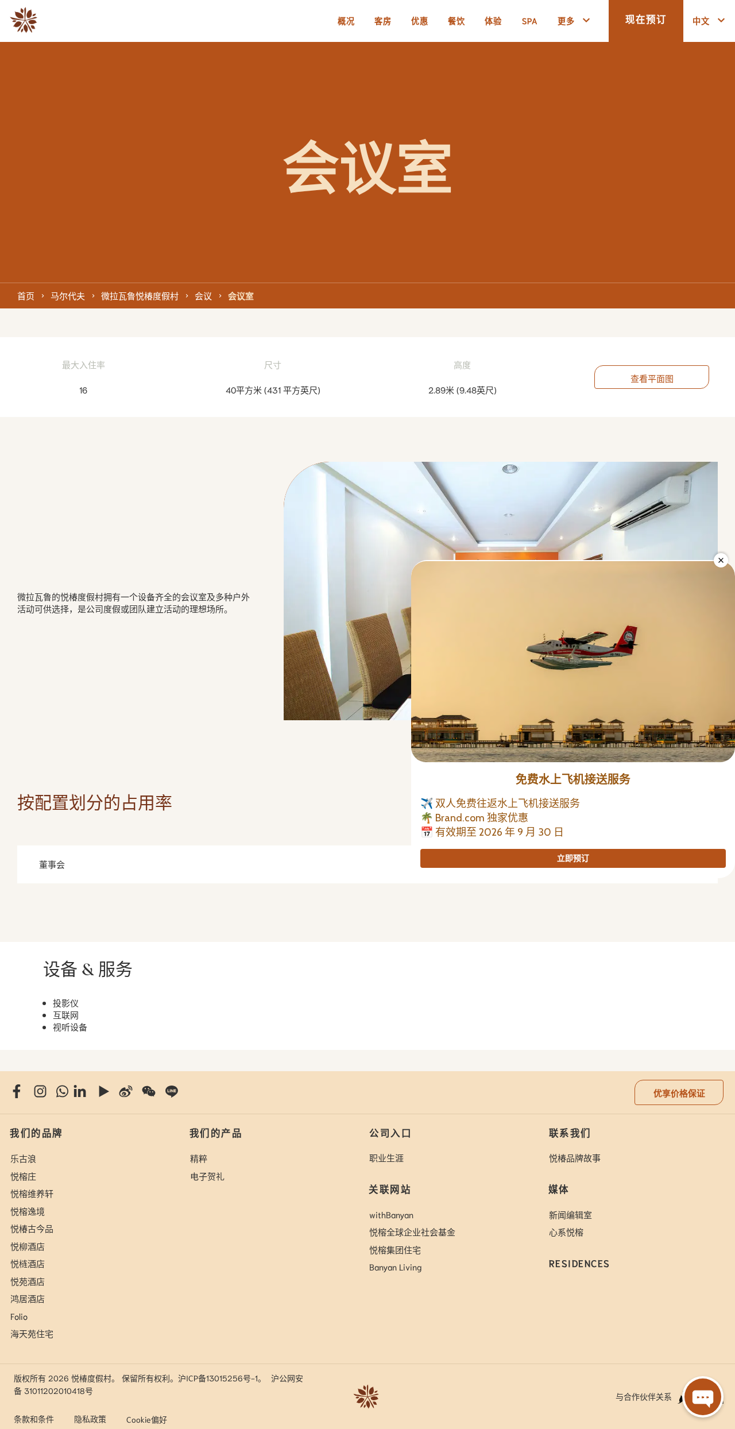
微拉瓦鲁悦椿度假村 (140, 295)
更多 (566, 20)
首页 (25, 295)
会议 (203, 295)
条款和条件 (34, 1418)
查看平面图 (652, 378)
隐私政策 (90, 1418)
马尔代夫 (68, 295)
